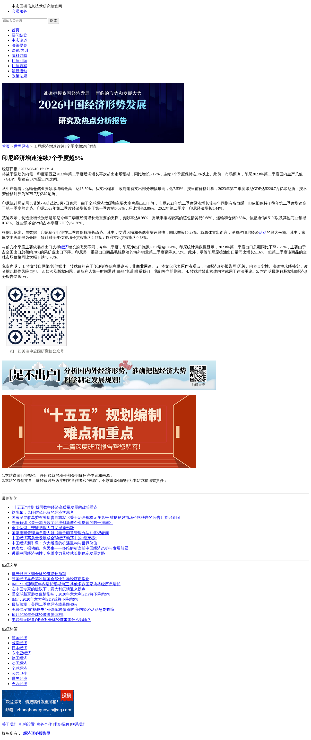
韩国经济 (19, 638)
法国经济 (19, 663)
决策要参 (19, 45)
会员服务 (19, 11)
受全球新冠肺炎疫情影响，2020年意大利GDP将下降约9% (61, 594)
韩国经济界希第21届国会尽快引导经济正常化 (50, 579)
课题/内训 (20, 50)
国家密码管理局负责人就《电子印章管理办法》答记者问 (60, 533)
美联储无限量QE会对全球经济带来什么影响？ (51, 620)
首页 (15, 30)
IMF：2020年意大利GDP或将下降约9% (45, 599)
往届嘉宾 (19, 66)
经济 (64, 247)
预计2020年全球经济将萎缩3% (37, 615)
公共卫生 (19, 673)
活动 (263, 232)
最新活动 (19, 71)
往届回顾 (19, 61)
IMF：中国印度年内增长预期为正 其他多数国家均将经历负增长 (66, 584)
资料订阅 (19, 56)
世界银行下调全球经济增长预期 (39, 574)
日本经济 (19, 648)
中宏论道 (19, 40)
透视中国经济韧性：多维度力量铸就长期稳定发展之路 (58, 553)
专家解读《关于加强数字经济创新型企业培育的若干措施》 (62, 523)
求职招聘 (61, 724)
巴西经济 (19, 684)
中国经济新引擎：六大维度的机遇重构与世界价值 (54, 543)
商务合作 (44, 724)
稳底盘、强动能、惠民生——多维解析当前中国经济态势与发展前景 (70, 548)
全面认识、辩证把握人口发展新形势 (43, 528)
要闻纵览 (19, 35)
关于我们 (9, 724)
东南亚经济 (21, 653)
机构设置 (27, 724)
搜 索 (53, 21)
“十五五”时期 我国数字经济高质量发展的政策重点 (55, 507)
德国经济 (19, 658)
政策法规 (19, 76)
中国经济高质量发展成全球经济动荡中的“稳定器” (54, 538)
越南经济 (19, 643)
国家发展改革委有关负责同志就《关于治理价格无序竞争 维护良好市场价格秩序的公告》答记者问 (96, 517)
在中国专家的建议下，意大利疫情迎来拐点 (49, 589)
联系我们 (78, 724)
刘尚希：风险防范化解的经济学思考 (43, 512)
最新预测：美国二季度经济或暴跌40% (44, 604)
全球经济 (19, 668)
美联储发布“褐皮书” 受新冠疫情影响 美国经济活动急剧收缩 (63, 609)
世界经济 (21, 146)
